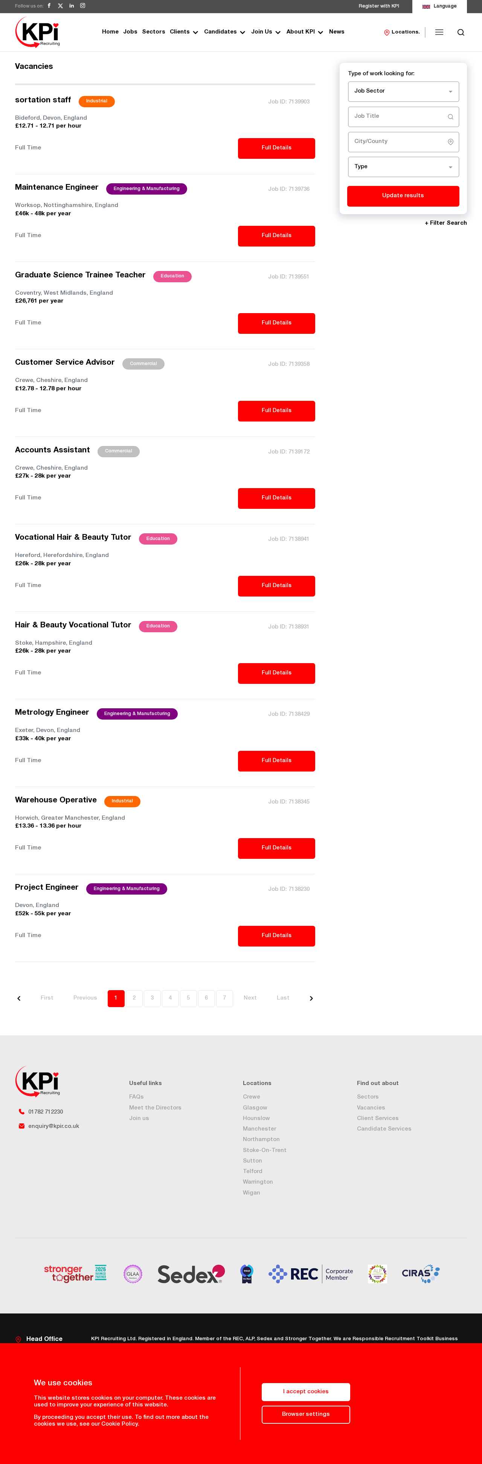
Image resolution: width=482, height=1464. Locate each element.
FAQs (136, 1097)
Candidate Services (384, 1129)
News (337, 32)
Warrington (258, 1182)
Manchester (259, 1129)
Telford (252, 1172)
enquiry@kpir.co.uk (53, 1126)
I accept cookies (306, 1392)
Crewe (251, 1097)
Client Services (378, 1119)
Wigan (251, 1193)
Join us (139, 1119)
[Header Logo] (37, 32)
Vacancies (371, 1108)
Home (110, 32)
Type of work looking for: (381, 74)
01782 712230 (45, 1112)
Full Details (276, 148)
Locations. (406, 32)
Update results (403, 196)
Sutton (252, 1161)
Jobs (130, 32)
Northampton (261, 1140)
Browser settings (306, 1414)
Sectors (153, 32)
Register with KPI (379, 6)
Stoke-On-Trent (265, 1151)
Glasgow (255, 1108)
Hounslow (256, 1119)
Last (283, 998)
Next (250, 998)
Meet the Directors (155, 1108)
